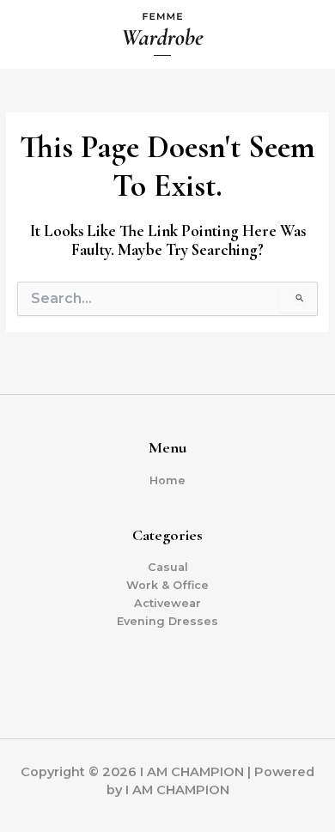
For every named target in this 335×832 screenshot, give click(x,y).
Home (167, 480)
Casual (168, 567)
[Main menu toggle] (301, 34)
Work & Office (167, 585)
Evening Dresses (167, 621)
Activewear (167, 603)
